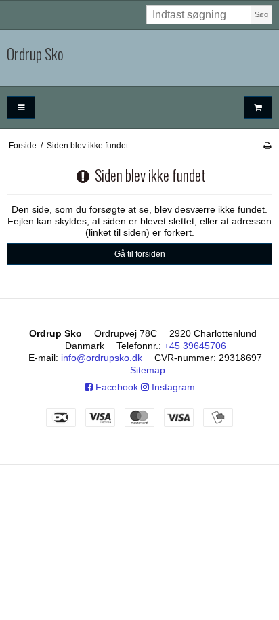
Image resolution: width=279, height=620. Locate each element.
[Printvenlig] (267, 145)
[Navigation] (21, 107)
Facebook (115, 386)
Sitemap (147, 370)
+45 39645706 (195, 345)
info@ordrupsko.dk (101, 357)
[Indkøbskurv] (258, 107)
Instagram (172, 386)
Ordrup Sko (35, 54)
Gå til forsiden (139, 254)
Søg (261, 14)
